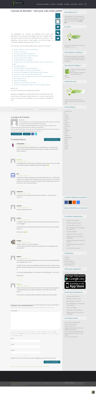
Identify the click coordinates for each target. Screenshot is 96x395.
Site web (13, 350)
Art (65, 113)
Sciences (66, 145)
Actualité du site (68, 111)
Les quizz (52, 4)
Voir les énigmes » (67, 77)
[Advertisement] (32, 23)
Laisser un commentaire (52, 139)
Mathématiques (68, 137)
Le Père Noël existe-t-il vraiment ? (23, 60)
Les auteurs (74, 4)
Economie (67, 122)
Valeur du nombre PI (76, 225)
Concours (67, 117)
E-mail (12, 344)
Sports (66, 148)
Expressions (67, 126)
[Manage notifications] (93, 392)
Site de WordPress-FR (69, 265)
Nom (12, 338)
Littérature (67, 135)
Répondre (20, 154)
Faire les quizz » (73, 47)
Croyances (67, 118)
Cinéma (66, 115)
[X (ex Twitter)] (70, 202)
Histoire (66, 132)
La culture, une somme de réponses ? (25, 54)
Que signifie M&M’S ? (20, 66)
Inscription (67, 257)
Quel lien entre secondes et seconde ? (25, 82)
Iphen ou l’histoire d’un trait (71, 324)
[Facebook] (66, 202)
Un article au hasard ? (43, 4)
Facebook (32, 134)
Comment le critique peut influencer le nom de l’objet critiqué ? (32, 85)
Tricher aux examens (77, 234)
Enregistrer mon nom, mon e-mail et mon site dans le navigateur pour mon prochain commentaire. (33, 358)
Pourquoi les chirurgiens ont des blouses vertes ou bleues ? (31, 72)
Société (66, 147)
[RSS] (74, 202)
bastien (19, 159)
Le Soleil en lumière (76, 223)
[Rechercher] (86, 4)
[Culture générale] (18, 3)
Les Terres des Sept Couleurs (71, 336)
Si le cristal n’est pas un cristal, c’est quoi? (26, 56)
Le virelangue (74, 231)
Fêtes (66, 128)
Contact (80, 4)
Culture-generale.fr (15, 382)
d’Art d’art (37, 42)
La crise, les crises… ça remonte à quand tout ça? (28, 74)
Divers (66, 120)
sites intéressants (24, 385)
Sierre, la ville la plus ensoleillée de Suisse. (74, 331)
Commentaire (14, 310)
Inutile (66, 133)
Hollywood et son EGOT (70, 326)
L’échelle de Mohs (75, 220)
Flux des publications (69, 261)
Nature (66, 141)
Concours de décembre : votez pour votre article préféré (36, 10)
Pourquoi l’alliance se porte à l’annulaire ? (26, 68)
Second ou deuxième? (20, 80)
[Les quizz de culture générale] (75, 37)
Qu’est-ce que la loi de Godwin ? (23, 58)
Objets (66, 143)
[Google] (78, 202)
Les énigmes (60, 4)
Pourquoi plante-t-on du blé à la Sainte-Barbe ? (27, 70)
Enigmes (66, 124)
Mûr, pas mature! (76, 248)
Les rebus (66, 4)
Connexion (67, 259)
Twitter (36, 134)
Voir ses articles (16, 134)
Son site (27, 134)
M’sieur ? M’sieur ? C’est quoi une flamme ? (26, 49)
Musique (66, 139)
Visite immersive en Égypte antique (72, 322)
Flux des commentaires (70, 263)
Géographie (67, 130)
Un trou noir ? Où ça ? (20, 51)
